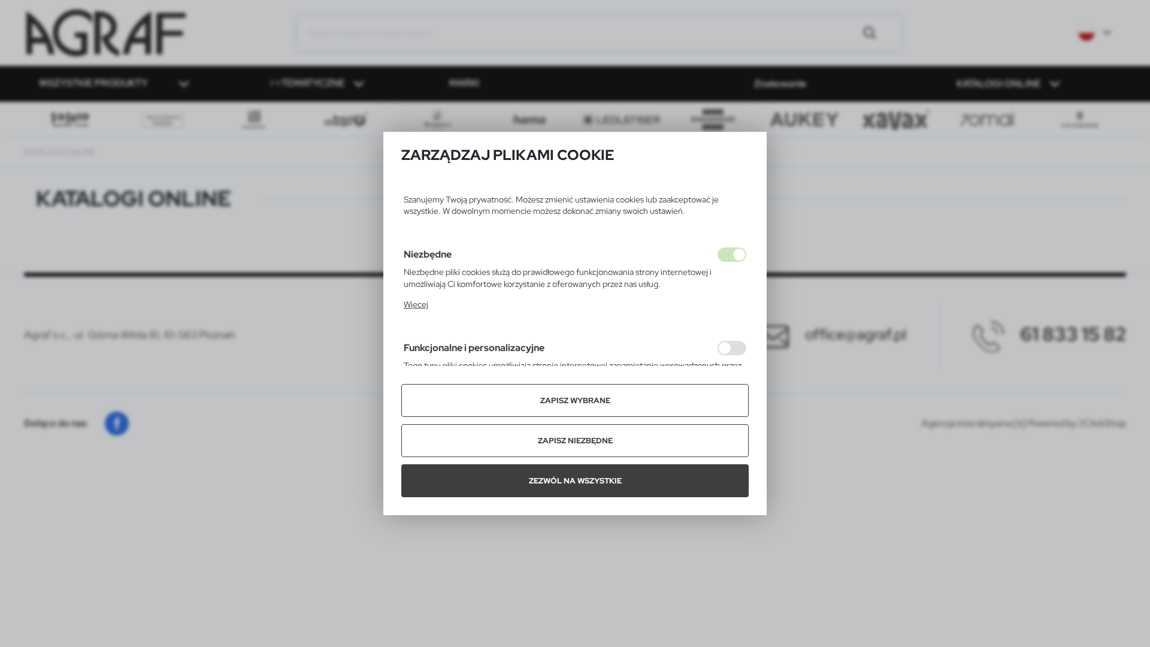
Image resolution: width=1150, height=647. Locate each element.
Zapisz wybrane (575, 400)
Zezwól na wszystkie (575, 481)
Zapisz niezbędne (575, 441)
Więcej (416, 304)
